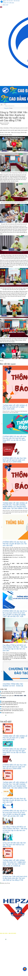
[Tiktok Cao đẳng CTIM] (5, 715)
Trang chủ (6, 108)
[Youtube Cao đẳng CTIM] (4, 715)
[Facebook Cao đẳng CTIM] (1, 715)
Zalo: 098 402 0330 (8, 0)
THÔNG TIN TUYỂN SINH (8, 2)
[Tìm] (5, 104)
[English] (1, 7)
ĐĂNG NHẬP (5, 5)
